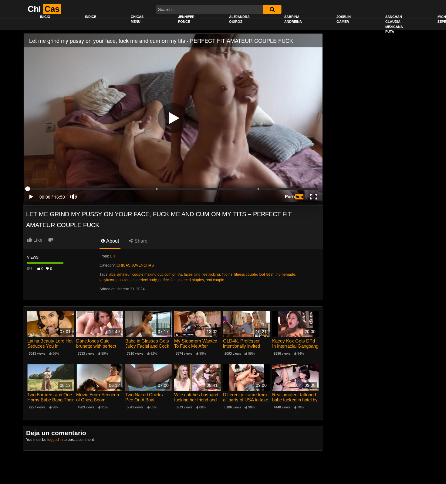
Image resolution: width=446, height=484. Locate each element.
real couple (215, 280)
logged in (55, 440)
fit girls (227, 274)
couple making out (147, 274)
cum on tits (173, 274)
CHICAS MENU (137, 19)
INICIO (45, 17)
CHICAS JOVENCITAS (135, 265)
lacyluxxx (107, 280)
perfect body (147, 280)
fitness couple (245, 274)
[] (272, 9)
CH (112, 256)
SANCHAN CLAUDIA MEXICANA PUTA (394, 24)
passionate (126, 280)
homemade (285, 274)
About (112, 241)
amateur (123, 274)
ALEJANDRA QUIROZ (239, 19)
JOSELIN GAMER (343, 19)
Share (140, 241)
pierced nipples (191, 280)
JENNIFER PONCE (186, 19)
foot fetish (267, 274)
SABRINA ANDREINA (293, 19)
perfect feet (167, 280)
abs (112, 274)
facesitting (192, 274)
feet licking (211, 274)
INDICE (90, 17)
